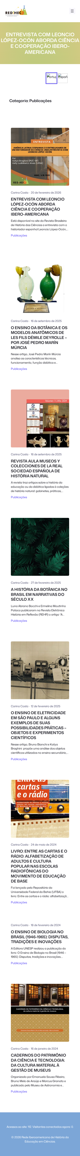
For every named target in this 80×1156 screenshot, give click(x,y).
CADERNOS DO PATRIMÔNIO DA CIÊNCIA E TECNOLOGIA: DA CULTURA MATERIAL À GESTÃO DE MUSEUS (38, 1063)
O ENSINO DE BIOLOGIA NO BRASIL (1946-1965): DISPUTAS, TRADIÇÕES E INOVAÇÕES (39, 936)
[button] (51, 78)
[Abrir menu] (72, 11)
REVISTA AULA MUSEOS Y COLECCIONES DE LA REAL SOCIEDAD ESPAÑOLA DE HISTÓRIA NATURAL (37, 469)
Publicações (19, 235)
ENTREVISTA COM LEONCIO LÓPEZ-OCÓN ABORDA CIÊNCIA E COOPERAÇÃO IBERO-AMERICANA (37, 207)
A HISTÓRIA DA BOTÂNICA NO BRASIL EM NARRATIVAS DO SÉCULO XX (39, 594)
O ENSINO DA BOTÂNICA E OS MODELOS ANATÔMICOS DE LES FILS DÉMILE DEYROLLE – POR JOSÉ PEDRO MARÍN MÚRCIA (39, 337)
